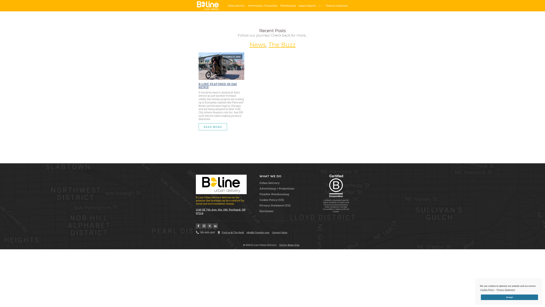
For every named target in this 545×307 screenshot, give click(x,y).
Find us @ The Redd (233, 232)
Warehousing (288, 5)
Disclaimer (266, 211)
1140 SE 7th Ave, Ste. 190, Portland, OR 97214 (220, 211)
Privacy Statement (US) (275, 205)
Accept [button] (509, 297)
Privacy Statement (506, 290)
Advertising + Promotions (262, 5)
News (258, 44)
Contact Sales (279, 232)
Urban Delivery (236, 5)
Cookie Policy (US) (271, 200)
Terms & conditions (337, 5)
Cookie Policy (487, 290)
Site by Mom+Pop (289, 244)
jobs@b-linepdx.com (258, 232)
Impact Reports (307, 5)
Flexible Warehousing (274, 194)
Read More (213, 126)
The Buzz (282, 44)
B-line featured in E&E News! (218, 85)
